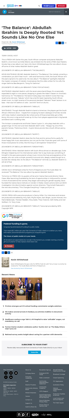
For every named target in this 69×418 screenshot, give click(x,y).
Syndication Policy (58, 385)
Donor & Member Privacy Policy (44, 401)
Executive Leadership (28, 377)
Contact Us (28, 400)
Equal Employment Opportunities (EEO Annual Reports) (45, 396)
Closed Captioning (58, 378)
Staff (26, 381)
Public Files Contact (8, 394)
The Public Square (58, 403)
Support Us (28, 403)
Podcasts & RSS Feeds (44, 374)
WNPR (11, 391)
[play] (4, 12)
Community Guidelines (42, 387)
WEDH (5, 388)
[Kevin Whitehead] (5, 262)
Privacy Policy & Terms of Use (44, 405)
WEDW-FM (6, 391)
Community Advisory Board (31, 389)
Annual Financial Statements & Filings (59, 370)
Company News (30, 373)
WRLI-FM (5, 392)
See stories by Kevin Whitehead (21, 268)
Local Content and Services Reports (58, 399)
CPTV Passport (43, 391)
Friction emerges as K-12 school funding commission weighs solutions (33, 306)
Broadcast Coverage (59, 374)
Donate (62, 6)
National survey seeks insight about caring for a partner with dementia (33, 334)
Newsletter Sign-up (45, 370)
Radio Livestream (44, 378)
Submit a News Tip (30, 407)
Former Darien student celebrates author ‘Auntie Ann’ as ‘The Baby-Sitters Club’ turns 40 (35, 328)
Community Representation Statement (43, 383)
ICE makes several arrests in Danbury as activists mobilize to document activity (33, 313)
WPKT (15, 391)
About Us (28, 370)
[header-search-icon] (39, 6)
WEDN (9, 388)
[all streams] (66, 11)
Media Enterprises (30, 392)
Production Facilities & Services (59, 394)
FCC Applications (58, 381)
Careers (27, 396)
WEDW (13, 388)
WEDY (5, 389)
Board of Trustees (30, 385)
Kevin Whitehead (18, 42)
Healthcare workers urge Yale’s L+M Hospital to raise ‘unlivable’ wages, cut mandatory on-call (35, 320)
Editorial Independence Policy (57, 390)
